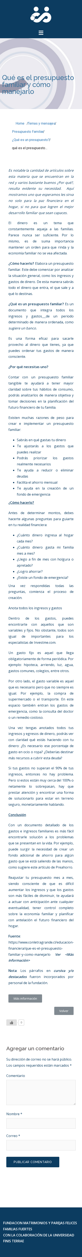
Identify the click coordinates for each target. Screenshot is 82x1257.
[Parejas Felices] (41, 14)
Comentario (15, 1075)
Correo (13, 1135)
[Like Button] (11, 1022)
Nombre (14, 1114)
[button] (25, 998)
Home (19, 123)
